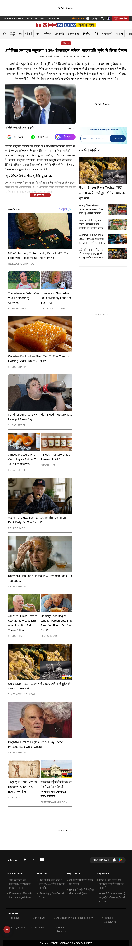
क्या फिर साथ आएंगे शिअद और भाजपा (81, 882)
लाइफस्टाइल (74, 33)
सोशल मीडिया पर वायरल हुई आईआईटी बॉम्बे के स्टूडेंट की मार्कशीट (112, 897)
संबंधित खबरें (87, 150)
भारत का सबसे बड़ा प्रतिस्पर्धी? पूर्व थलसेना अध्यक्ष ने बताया (20, 884)
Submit (118, 138)
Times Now (32, 18)
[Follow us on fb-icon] (25, 860)
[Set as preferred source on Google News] (65, 137)
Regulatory (86, 918)
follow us (18, 137)
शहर (37, 33)
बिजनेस (86, 33)
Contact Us (39, 918)
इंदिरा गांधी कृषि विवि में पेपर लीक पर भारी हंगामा (81, 891)
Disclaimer (39, 927)
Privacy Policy (17, 927)
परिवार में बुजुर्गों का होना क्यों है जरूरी (51, 895)
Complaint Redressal (62, 929)
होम (4, 33)
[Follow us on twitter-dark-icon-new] (33, 860)
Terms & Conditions (110, 920)
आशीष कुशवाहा (53, 56)
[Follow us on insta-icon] (42, 860)
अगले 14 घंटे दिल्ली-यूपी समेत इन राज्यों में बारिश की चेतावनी (111, 884)
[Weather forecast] (95, 18)
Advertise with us (66, 918)
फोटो (96, 33)
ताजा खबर (12, 33)
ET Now (51, 18)
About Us (14, 918)
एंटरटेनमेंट (59, 33)
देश (20, 33)
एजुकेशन (47, 33)
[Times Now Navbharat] (66, 25)
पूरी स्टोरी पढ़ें (39, 195)
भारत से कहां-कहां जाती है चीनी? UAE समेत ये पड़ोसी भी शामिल (52, 884)
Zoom (42, 18)
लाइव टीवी (123, 18)
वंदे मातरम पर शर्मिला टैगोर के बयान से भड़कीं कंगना (21, 895)
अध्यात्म (119, 33)
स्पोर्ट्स (28, 33)
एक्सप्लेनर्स (107, 33)
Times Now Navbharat (13, 18)
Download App (101, 860)
